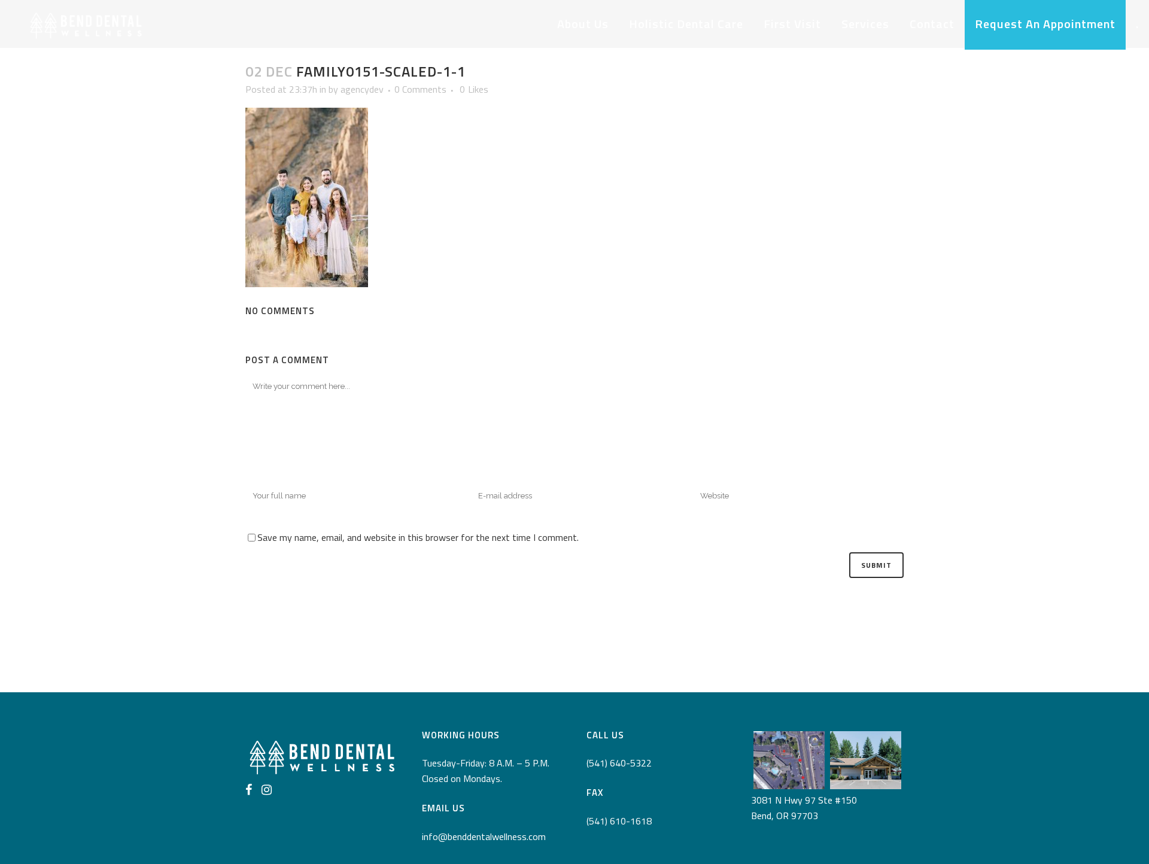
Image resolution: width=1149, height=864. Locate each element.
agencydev (362, 89)
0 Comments (420, 89)
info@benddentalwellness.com (484, 836)
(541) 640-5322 (619, 763)
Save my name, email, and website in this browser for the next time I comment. (418, 537)
